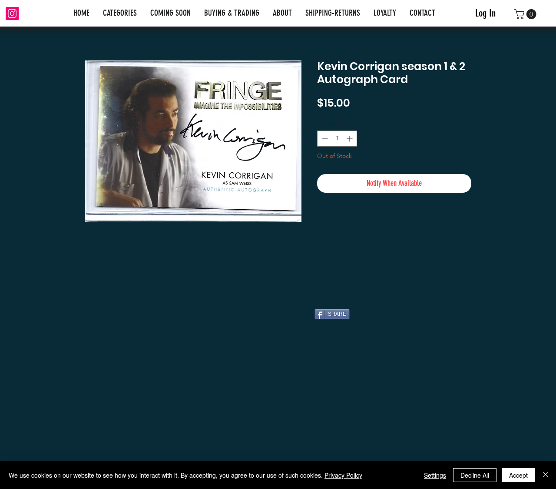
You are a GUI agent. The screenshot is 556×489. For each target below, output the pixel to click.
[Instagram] (12, 13)
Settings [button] (435, 475)
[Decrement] (323, 138)
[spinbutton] (337, 138)
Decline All (474, 475)
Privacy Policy (343, 475)
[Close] (545, 475)
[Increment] (350, 138)
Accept (518, 475)
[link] (526, 14)
